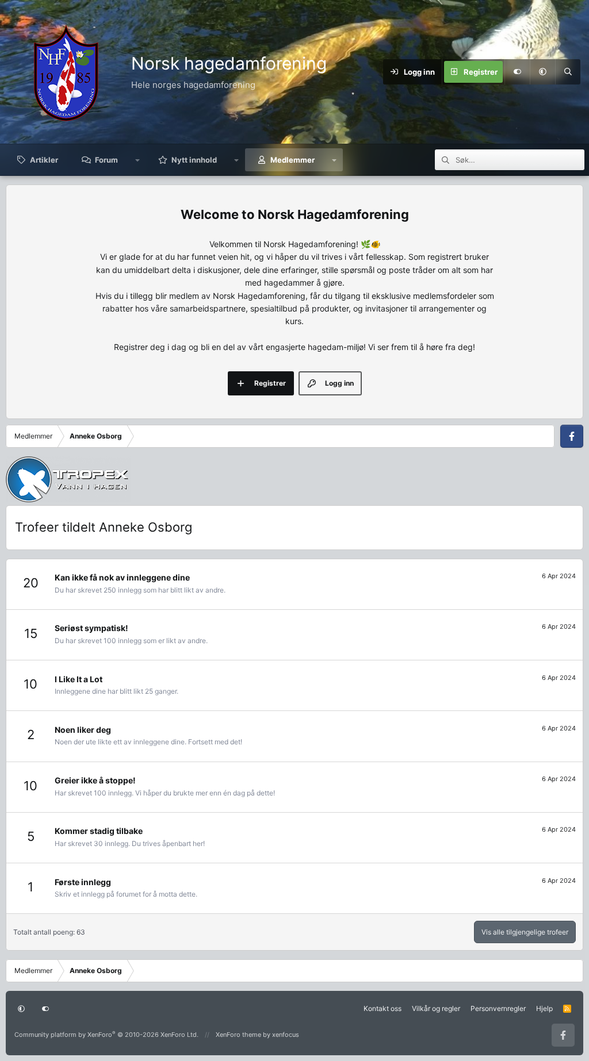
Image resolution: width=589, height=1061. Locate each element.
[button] (542, 71)
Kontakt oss (382, 1008)
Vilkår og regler (436, 1008)
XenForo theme (238, 1035)
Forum (106, 159)
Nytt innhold (194, 159)
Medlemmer (292, 159)
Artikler (44, 159)
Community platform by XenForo (106, 1035)
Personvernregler (498, 1008)
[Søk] (567, 71)
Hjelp (544, 1008)
